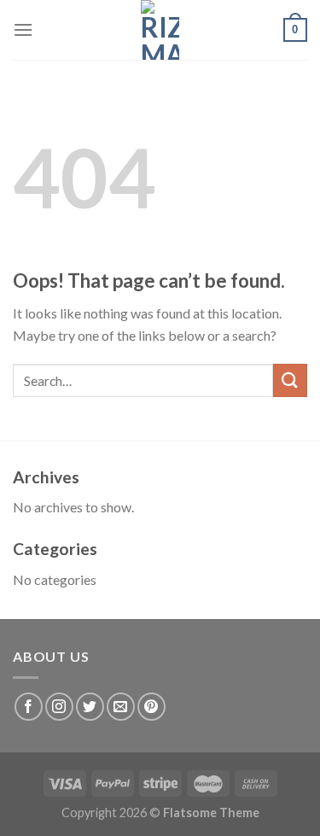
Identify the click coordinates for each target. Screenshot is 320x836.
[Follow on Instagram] (59, 707)
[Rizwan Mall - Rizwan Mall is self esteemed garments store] (160, 30)
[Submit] (290, 380)
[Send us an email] (121, 707)
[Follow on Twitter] (90, 707)
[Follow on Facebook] (29, 707)
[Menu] (23, 29)
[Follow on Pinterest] (151, 707)
